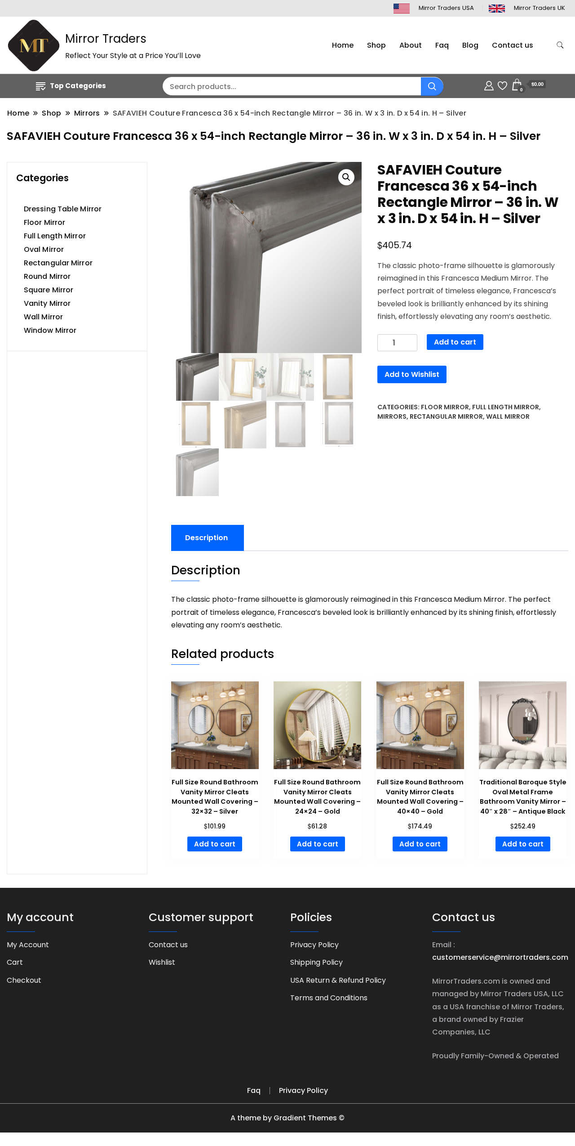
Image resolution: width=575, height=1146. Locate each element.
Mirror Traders (105, 39)
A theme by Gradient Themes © (287, 1118)
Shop (376, 45)
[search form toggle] (560, 45)
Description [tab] (206, 538)
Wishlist (162, 962)
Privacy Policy (314, 945)
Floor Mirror (445, 407)
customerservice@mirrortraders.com (500, 957)
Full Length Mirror (505, 407)
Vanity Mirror (47, 303)
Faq (442, 45)
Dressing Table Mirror (63, 209)
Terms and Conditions (328, 998)
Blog (470, 45)
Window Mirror (50, 330)
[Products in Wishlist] (502, 84)
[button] (346, 177)
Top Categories (78, 85)
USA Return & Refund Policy (338, 980)
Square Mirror (48, 290)
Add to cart (455, 342)
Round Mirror (47, 276)
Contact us (512, 45)
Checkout (24, 980)
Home (343, 45)
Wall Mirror (508, 416)
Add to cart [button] (214, 844)
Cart (15, 962)
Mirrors (392, 416)
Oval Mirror (44, 249)
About (410, 45)
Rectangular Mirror (446, 416)
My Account (28, 945)
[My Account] (489, 84)
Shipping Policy (316, 962)
